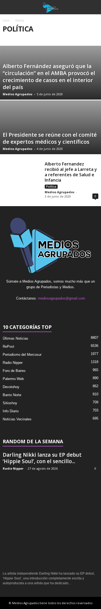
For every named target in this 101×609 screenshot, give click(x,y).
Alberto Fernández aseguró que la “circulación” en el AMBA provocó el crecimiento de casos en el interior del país (49, 76)
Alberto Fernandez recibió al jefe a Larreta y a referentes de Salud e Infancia (71, 172)
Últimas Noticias (15, 338)
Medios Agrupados (17, 94)
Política (51, 186)
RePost (8, 346)
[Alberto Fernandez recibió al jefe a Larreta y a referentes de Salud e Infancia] (22, 174)
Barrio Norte (12, 395)
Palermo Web (13, 379)
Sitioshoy (10, 403)
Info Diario (11, 411)
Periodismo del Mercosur (22, 355)
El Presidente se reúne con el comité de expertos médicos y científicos (50, 138)
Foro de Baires (14, 371)
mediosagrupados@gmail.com (61, 298)
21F (8, 38)
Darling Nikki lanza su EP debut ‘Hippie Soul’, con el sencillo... (42, 458)
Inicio (6, 20)
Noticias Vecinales (17, 419)
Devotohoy (11, 387)
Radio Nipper (13, 363)
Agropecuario (62, 38)
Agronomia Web (31, 38)
